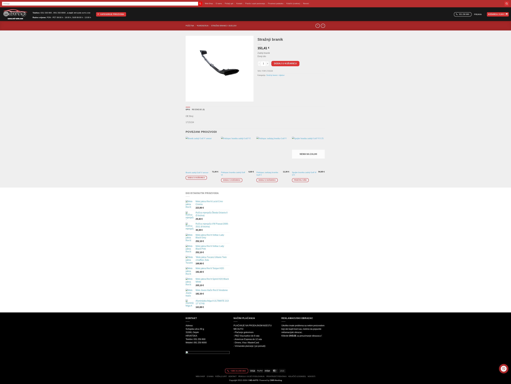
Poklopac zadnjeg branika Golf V (267, 173)
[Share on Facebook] (260, 81)
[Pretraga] (506, 3)
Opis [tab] (188, 110)
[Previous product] (323, 26)
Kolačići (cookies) (293, 4)
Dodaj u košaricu (285, 63)
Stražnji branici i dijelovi (223, 26)
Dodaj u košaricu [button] (196, 177)
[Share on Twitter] (265, 81)
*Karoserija (203, 26)
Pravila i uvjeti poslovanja (255, 4)
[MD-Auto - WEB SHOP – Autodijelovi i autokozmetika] (15, 14)
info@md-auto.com (82, 13)
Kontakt (239, 4)
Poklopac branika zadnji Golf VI (233, 173)
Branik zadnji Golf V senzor (197, 172)
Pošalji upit (229, 4)
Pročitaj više (300, 180)
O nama (219, 4)
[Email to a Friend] (269, 81)
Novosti (306, 4)
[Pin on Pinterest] (274, 81)
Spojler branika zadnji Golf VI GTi (304, 173)
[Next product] (318, 26)
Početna (190, 26)
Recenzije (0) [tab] (198, 110)
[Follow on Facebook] (451, 14)
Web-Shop (209, 4)
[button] (111, 14)
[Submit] (200, 4)
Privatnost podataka (275, 4)
